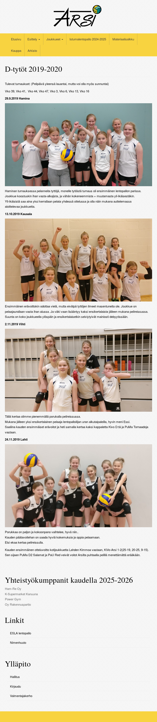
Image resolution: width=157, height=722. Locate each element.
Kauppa (16, 50)
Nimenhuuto (18, 642)
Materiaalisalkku (123, 39)
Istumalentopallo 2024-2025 (88, 39)
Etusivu (16, 39)
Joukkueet (53, 39)
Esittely (32, 39)
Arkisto (32, 50)
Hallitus (15, 676)
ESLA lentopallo (20, 633)
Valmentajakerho (21, 696)
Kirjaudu (15, 686)
